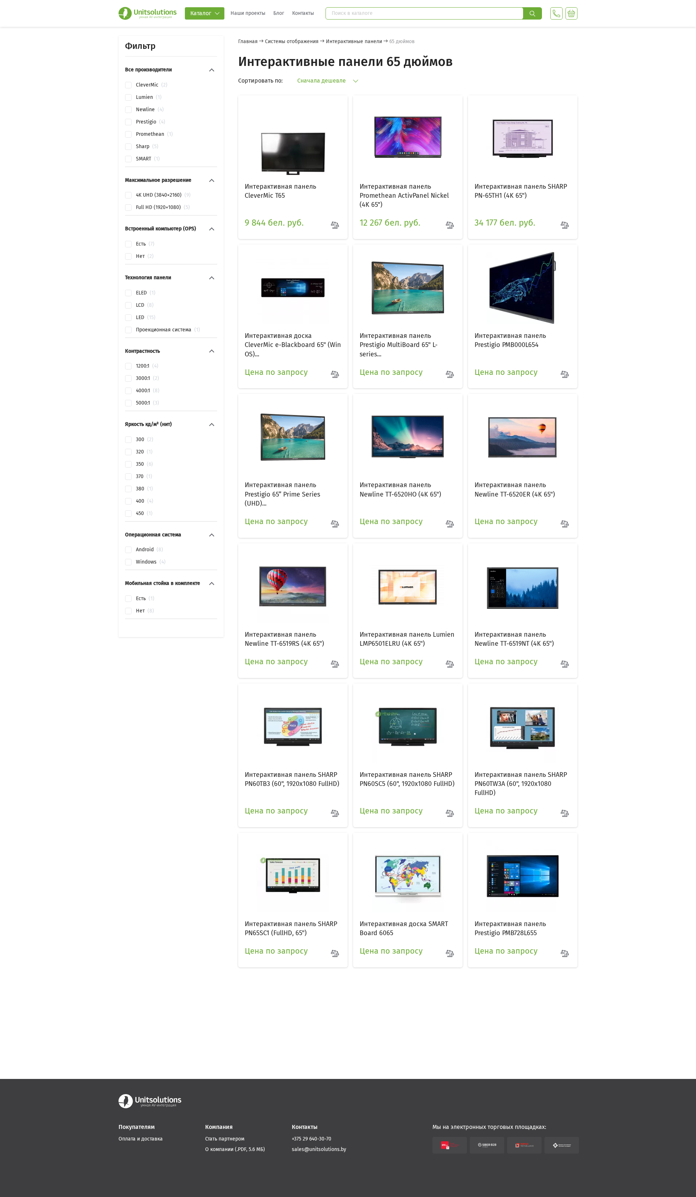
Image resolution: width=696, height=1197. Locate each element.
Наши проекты (248, 13)
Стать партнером (224, 1139)
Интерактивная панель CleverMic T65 (280, 191)
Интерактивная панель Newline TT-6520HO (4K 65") (400, 489)
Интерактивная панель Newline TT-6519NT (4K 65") (514, 639)
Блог (278, 13)
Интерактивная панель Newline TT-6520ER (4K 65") (515, 489)
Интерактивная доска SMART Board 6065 (404, 928)
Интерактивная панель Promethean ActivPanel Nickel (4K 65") (404, 196)
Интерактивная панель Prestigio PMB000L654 (510, 340)
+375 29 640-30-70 (311, 1139)
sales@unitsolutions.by (319, 1149)
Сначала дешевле (322, 80)
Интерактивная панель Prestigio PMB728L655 (510, 928)
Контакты (303, 13)
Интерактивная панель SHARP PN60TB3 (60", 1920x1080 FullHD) (292, 779)
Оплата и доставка (141, 1139)
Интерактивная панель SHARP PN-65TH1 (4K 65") (521, 191)
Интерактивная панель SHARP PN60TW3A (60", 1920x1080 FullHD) (521, 784)
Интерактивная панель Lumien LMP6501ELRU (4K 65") (407, 639)
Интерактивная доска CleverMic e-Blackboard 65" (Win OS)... (293, 345)
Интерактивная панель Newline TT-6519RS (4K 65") (284, 639)
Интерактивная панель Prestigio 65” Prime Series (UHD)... (282, 494)
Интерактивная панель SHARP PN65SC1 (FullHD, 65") (291, 928)
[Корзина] (571, 13)
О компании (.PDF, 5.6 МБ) (235, 1149)
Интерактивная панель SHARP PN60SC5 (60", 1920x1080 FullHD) (407, 779)
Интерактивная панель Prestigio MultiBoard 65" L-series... (399, 345)
